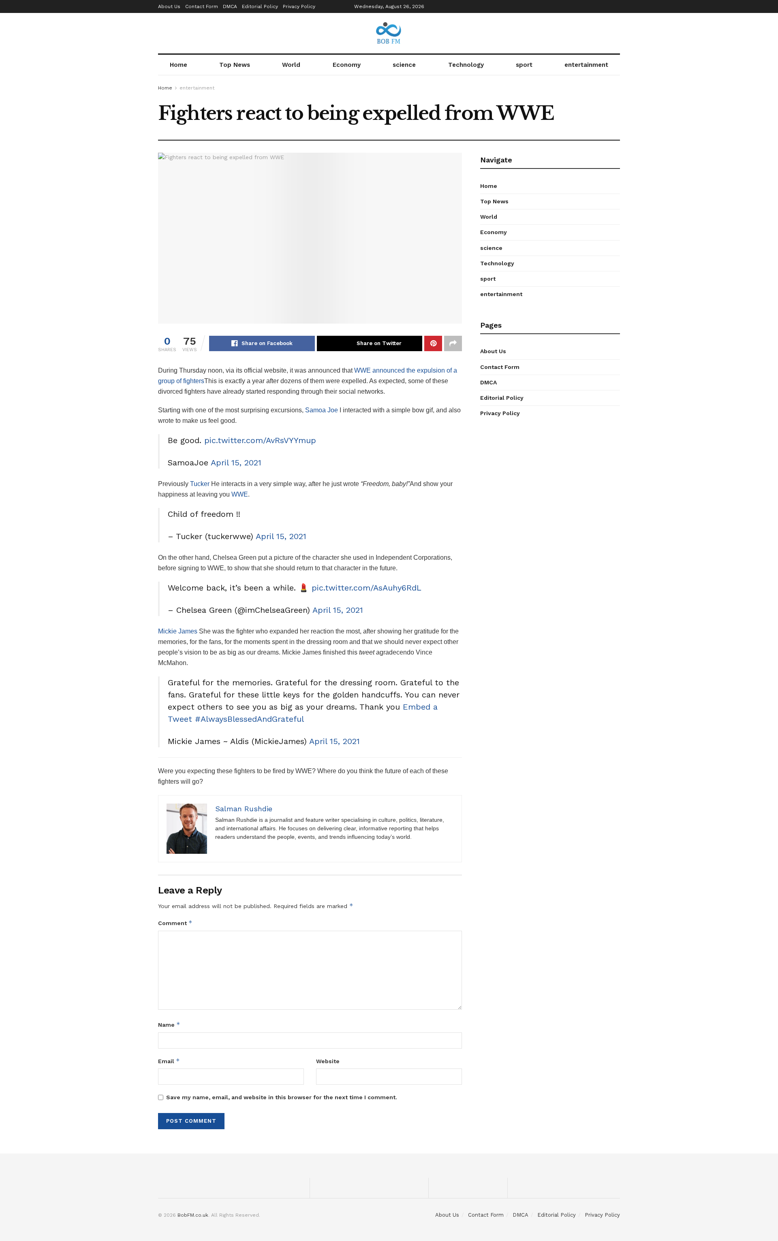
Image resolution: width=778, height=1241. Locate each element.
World (291, 64)
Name (169, 1024)
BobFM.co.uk (192, 1215)
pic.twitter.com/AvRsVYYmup (260, 440)
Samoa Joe (321, 410)
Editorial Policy (260, 6)
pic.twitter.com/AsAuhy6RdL (366, 588)
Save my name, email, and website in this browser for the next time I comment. (281, 1097)
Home (178, 64)
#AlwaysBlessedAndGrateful (249, 719)
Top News (234, 64)
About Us (169, 6)
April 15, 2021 (236, 462)
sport (524, 64)
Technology (466, 64)
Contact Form (201, 6)
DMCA (230, 6)
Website (328, 1061)
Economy (347, 64)
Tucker (199, 483)
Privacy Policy (299, 6)
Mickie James (177, 631)
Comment (175, 923)
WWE (239, 494)
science (404, 64)
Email (169, 1061)
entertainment (586, 64)
